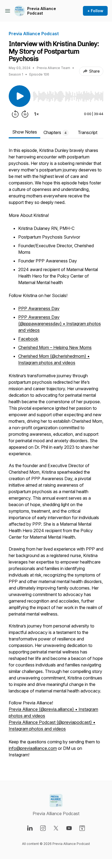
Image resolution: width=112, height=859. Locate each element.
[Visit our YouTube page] (69, 828)
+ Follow (95, 10)
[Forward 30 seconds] (25, 114)
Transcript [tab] (87, 132)
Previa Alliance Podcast (41, 11)
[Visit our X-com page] (56, 828)
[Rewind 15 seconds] (15, 114)
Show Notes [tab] (24, 132)
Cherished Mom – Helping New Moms (55, 347)
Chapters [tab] (55, 132)
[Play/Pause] (19, 96)
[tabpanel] (56, 455)
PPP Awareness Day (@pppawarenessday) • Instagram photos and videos (59, 323)
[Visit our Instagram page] (43, 828)
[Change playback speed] (36, 114)
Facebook (28, 338)
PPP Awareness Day (39, 308)
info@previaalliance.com (33, 748)
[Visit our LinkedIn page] (30, 828)
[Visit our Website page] (82, 828)
